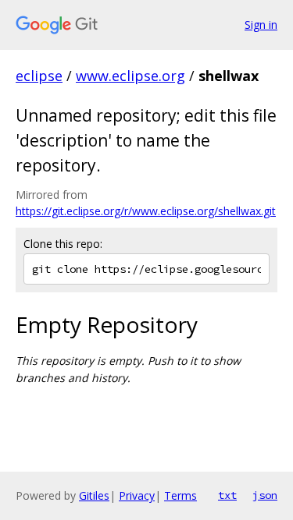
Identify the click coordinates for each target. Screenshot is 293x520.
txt (227, 495)
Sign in (261, 24)
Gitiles (94, 495)
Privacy (137, 495)
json (264, 495)
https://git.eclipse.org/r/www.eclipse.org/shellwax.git (146, 210)
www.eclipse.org (130, 75)
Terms (180, 495)
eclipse (39, 75)
